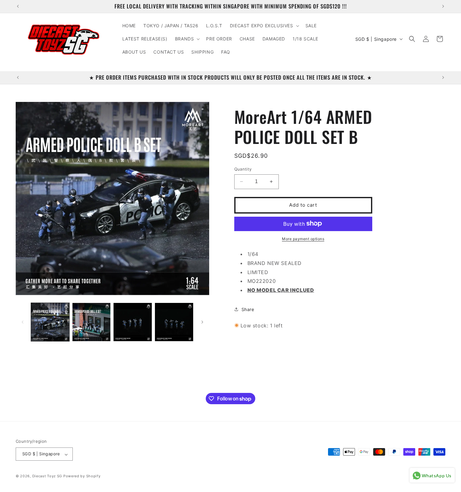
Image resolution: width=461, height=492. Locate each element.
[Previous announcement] (18, 6)
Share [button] (247, 309)
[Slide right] (202, 322)
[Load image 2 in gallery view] (91, 322)
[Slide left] (22, 322)
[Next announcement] (443, 6)
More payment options (303, 238)
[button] (264, 25)
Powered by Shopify (82, 476)
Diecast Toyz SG (47, 476)
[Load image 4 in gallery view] (174, 322)
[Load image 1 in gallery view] (50, 322)
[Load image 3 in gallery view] (133, 322)
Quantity (243, 169)
